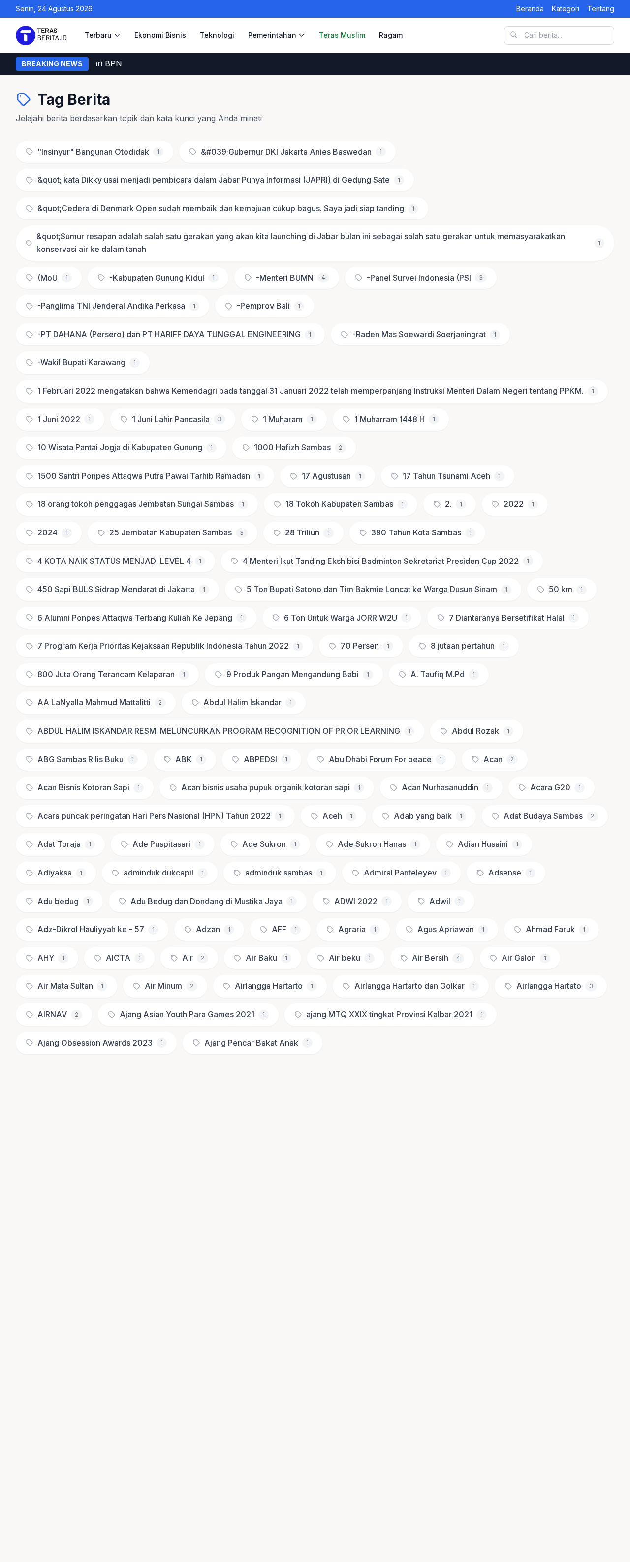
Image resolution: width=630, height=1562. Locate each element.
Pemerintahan (272, 35)
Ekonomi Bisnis (160, 35)
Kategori (565, 8)
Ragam (391, 35)
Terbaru (98, 35)
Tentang (600, 8)
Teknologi (217, 35)
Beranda (530, 8)
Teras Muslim (342, 35)
